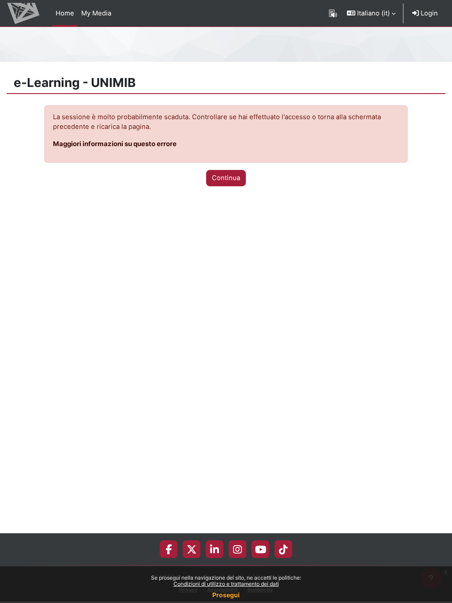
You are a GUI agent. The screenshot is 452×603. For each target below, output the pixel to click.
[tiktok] (283, 549)
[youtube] (260, 549)
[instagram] (237, 549)
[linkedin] (214, 549)
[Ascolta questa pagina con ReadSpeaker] (333, 13)
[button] (371, 13)
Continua (226, 178)
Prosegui (226, 595)
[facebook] (169, 549)
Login (428, 13)
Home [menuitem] (65, 13)
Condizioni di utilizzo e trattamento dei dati (226, 583)
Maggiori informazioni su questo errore (115, 144)
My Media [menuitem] (96, 13)
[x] (191, 549)
